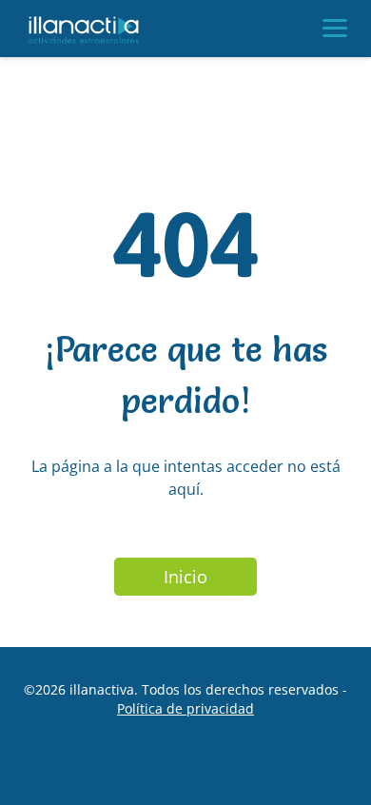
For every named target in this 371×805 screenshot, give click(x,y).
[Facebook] (120, 765)
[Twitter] (207, 765)
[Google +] (163, 765)
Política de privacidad (185, 708)
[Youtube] (251, 765)
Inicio (185, 576)
